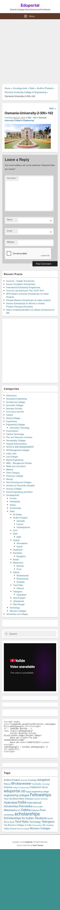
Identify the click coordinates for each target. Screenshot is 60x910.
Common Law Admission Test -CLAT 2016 (25, 290)
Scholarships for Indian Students (25, 818)
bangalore (44, 780)
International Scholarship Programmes (23, 287)
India (22, 802)
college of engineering (21, 787)
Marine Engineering (14, 459)
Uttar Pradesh (19, 597)
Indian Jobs (11, 453)
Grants (13, 504)
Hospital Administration (16, 443)
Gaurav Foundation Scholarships (20, 284)
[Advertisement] (30, 50)
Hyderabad (21, 594)
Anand (19, 546)
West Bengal (18, 604)
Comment (12, 177)
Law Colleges (12, 456)
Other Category (13, 472)
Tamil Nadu (18, 585)
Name (9, 219)
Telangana (17, 591)
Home (7, 88)
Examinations (12, 430)
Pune (19, 569)
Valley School (10, 828)
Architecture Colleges (15, 402)
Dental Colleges (13, 418)
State (32, 88)
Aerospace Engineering (16, 398)
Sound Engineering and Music (19, 491)
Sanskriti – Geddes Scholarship (20, 280)
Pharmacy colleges (14, 475)
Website (10, 241)
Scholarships (15, 508)
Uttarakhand (18, 601)
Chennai (20, 588)
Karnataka (17, 552)
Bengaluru (21, 556)
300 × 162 (32, 117)
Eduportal (30, 5)
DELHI (45, 787)
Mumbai (20, 565)
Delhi (15, 533)
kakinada (21, 520)
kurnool (20, 524)
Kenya (35, 806)
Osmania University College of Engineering (25, 92)
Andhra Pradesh (45, 88)
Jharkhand (17, 549)
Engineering (11, 421)
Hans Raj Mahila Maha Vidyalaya (18, 798)
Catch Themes (38, 845)
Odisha (16, 572)
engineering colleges (16, 795)
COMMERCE (35, 787)
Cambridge (46, 784)
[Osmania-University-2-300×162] (28, 147)
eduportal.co (14, 790)
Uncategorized (20, 88)
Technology (15, 607)
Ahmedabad (22, 543)
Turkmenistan (37, 825)
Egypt (28, 791)
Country (13, 498)
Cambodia (36, 783)
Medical (9, 469)
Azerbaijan (32, 780)
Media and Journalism (16, 466)
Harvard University (41, 799)
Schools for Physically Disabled (20, 485)
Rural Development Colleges (18, 482)
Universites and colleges (17, 614)
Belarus (7, 783)
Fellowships (15, 501)
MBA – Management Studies (19, 463)
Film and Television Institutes (19, 437)
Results (9, 479)
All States (17, 514)
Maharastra (18, 562)
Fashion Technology (15, 434)
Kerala (16, 559)
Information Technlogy (19, 427)
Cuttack (9, 414)
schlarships (9, 814)
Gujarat (16, 540)
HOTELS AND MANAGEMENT (20, 446)
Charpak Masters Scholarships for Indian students (28, 300)
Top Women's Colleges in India (17, 825)
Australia (24, 780)
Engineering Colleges (15, 424)
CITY (15, 530)
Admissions (11, 395)
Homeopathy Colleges (16, 440)
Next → (53, 108)
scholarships (27, 813)
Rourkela (20, 581)
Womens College (23, 828)
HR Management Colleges (17, 450)
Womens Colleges (40, 828)
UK (43, 825)
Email (9, 230)
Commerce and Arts (15, 411)
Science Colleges (14, 488)
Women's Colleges (18, 610)
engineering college (40, 791)
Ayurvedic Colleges (14, 405)
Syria (12, 821)
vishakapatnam (23, 527)
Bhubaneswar (23, 575)
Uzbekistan (50, 825)
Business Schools (14, 408)
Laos (40, 806)
